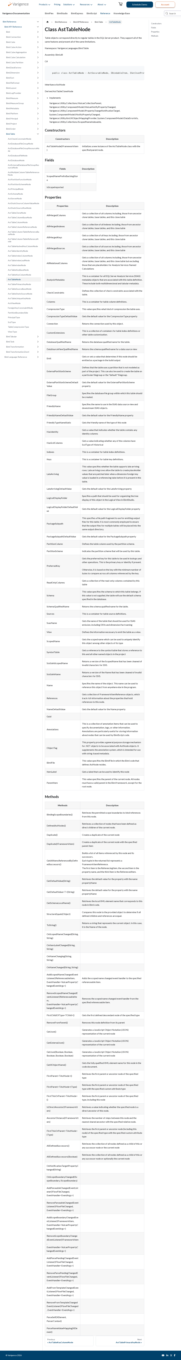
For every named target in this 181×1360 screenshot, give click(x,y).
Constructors (156, 23)
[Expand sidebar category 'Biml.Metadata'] (38, 108)
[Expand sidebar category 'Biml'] (38, 32)
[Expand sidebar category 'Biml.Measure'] (38, 98)
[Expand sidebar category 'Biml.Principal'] (38, 118)
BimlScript (92, 13)
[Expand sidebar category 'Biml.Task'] (38, 341)
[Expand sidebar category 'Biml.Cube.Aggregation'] (38, 52)
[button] (43, 4)
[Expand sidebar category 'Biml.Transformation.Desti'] (38, 352)
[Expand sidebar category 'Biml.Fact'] (38, 78)
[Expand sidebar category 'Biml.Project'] (38, 123)
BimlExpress (77, 13)
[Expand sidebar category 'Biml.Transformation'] (38, 346)
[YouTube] (163, 1355)
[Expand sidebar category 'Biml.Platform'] (38, 113)
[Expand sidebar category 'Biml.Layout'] (38, 88)
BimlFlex (49, 13)
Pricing (57, 4)
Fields (153, 27)
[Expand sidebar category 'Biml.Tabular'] (38, 336)
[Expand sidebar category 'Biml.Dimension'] (38, 72)
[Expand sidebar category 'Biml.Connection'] (38, 37)
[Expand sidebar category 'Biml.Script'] (38, 129)
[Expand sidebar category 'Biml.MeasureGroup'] (38, 103)
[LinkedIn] (167, 1355)
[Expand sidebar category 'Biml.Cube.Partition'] (38, 62)
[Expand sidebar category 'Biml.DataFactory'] (38, 67)
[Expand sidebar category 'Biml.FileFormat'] (38, 83)
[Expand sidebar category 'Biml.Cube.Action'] (38, 47)
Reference (105, 13)
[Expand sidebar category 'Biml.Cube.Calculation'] (38, 57)
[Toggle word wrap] (136, 69)
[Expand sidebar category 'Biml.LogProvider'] (38, 93)
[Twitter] (171, 1355)
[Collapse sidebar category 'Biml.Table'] (38, 134)
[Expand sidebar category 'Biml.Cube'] (38, 42)
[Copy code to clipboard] (141, 69)
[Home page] (47, 22)
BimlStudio (62, 13)
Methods (154, 36)
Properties (155, 32)
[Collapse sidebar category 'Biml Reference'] (38, 21)
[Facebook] (174, 1355)
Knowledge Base (122, 13)
